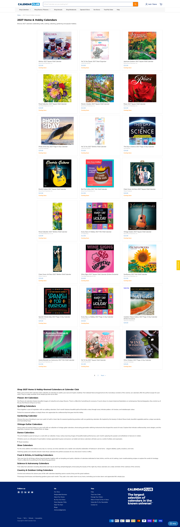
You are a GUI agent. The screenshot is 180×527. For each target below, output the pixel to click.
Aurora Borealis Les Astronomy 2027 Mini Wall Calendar (56, 360)
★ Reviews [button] (178, 265)
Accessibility (38, 518)
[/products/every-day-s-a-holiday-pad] (100, 301)
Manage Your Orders (97, 497)
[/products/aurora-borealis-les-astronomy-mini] (57, 344)
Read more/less (23, 442)
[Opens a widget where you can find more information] (173, 523)
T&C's (25, 518)
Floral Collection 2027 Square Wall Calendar (53, 104)
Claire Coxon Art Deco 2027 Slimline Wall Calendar (55, 274)
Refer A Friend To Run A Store (100, 500)
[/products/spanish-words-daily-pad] (57, 301)
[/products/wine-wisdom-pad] (142, 344)
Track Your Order (96, 494)
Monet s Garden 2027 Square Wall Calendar (95, 104)
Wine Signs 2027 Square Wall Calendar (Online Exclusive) (99, 274)
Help (92, 492)
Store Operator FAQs (60, 502)
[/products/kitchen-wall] (57, 46)
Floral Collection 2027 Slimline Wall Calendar (53, 232)
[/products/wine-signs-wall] (100, 259)
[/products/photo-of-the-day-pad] (57, 131)
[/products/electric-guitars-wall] (57, 173)
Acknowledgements (60, 510)
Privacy (19, 518)
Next (102, 375)
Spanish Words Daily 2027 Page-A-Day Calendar (54, 317)
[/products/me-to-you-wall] (100, 344)
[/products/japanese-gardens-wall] (142, 46)
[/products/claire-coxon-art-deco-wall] (142, 173)
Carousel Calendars (43, 148)
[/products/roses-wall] (142, 88)
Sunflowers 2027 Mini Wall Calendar (135, 274)
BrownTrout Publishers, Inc (45, 63)
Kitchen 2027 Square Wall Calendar (50, 61)
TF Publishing (84, 233)
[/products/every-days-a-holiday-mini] (100, 216)
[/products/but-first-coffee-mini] (100, 173)
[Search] (135, 4)
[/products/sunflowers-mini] (142, 259)
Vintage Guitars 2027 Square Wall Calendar (137, 232)
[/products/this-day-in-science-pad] (142, 131)
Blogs (56, 507)
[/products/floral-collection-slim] (57, 216)
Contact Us (94, 505)
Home (19, 15)
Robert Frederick (128, 191)
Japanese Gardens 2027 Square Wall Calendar (138, 61)
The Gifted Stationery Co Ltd (46, 106)
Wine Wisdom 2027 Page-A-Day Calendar (137, 360)
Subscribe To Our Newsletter (99, 502)
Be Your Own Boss (59, 500)
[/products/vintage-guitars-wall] (142, 216)
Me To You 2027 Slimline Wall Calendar (93, 147)
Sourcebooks (127, 148)
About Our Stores (59, 497)
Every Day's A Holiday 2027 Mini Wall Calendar (96, 232)
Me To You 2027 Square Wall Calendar (93, 360)
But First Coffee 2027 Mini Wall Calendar (94, 189)
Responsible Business (60, 494)
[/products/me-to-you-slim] (100, 131)
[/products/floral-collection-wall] (57, 88)
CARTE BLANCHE (85, 63)
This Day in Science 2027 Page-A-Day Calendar (139, 147)
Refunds (31, 518)
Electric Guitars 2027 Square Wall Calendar (52, 189)
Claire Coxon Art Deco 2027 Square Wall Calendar (139, 189)
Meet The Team (58, 505)
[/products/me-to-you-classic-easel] (100, 46)
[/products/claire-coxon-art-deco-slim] (57, 259)
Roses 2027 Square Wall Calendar (134, 104)
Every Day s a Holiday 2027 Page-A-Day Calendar (97, 317)
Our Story (57, 492)
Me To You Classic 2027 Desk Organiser (93, 61)
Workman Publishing (129, 320)
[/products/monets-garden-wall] (100, 88)
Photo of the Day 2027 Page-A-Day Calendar (53, 147)
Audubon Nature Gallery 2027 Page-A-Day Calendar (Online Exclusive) (140, 318)
